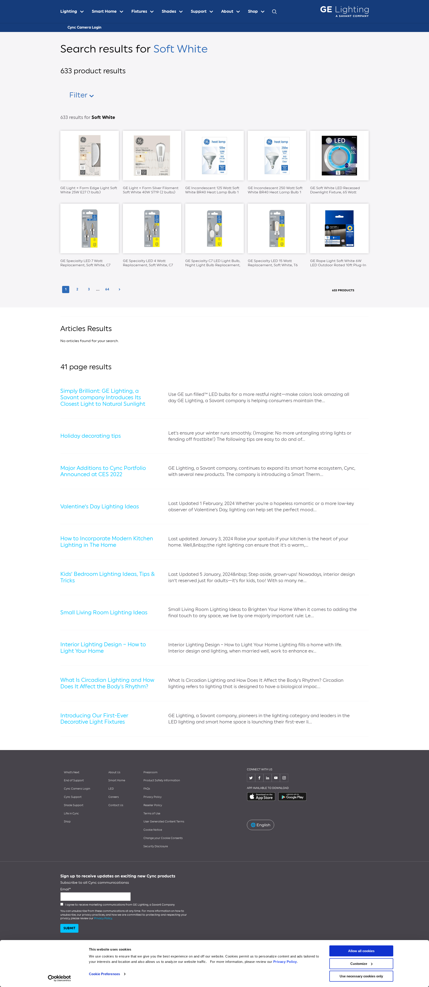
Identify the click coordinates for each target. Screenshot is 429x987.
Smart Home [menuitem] (104, 11)
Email (64, 889)
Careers (113, 797)
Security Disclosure (155, 846)
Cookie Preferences (104, 974)
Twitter (251, 778)
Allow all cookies (361, 951)
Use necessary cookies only (361, 976)
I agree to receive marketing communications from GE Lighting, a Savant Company (120, 904)
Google (292, 796)
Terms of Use (151, 813)
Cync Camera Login (84, 27)
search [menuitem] (274, 11)
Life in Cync (71, 813)
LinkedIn (267, 778)
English (260, 824)
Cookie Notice (152, 829)
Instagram (284, 778)
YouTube (276, 778)
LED (111, 788)
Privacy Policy (285, 962)
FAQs (146, 788)
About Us (114, 772)
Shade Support (73, 805)
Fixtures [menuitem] (139, 11)
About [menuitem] (227, 11)
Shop (67, 821)
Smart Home (116, 780)
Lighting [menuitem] (68, 11)
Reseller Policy (152, 805)
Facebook (259, 778)
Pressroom (150, 772)
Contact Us (115, 805)
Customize (358, 964)
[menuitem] (74, 11)
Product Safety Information (161, 780)
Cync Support (73, 797)
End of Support (74, 780)
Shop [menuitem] (253, 11)
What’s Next (71, 772)
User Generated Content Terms (163, 821)
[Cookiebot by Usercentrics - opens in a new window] (59, 978)
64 (108, 289)
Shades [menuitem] (169, 11)
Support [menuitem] (198, 11)
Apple (261, 796)
